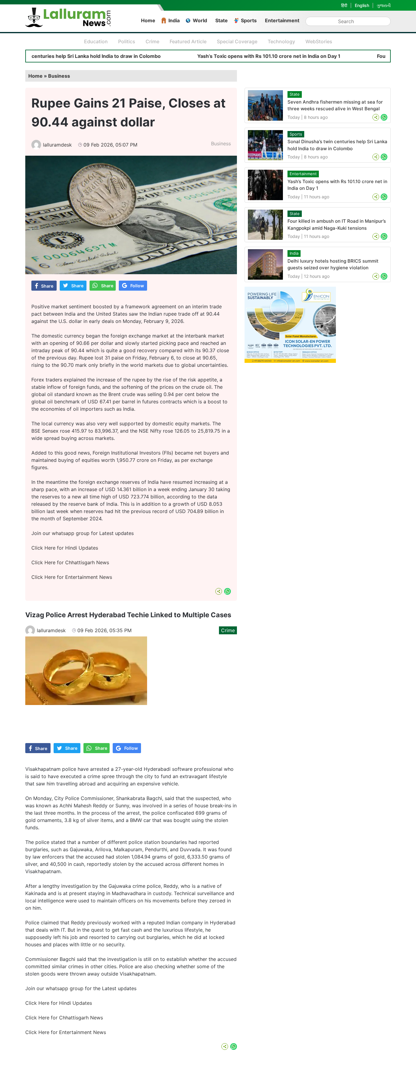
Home (148, 20)
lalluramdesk (57, 145)
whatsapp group (71, 533)
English (362, 5)
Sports (249, 20)
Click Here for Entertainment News (71, 577)
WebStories (318, 41)
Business (59, 76)
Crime (152, 41)
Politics (126, 41)
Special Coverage (237, 41)
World (200, 20)
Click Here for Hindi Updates (64, 548)
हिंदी (344, 5)
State (221, 20)
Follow (137, 285)
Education (96, 41)
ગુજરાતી (384, 5)
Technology (281, 41)
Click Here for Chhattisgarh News (70, 562)
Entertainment (282, 20)
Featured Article (188, 41)
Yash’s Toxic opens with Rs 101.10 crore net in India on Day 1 (237, 56)
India (174, 20)
